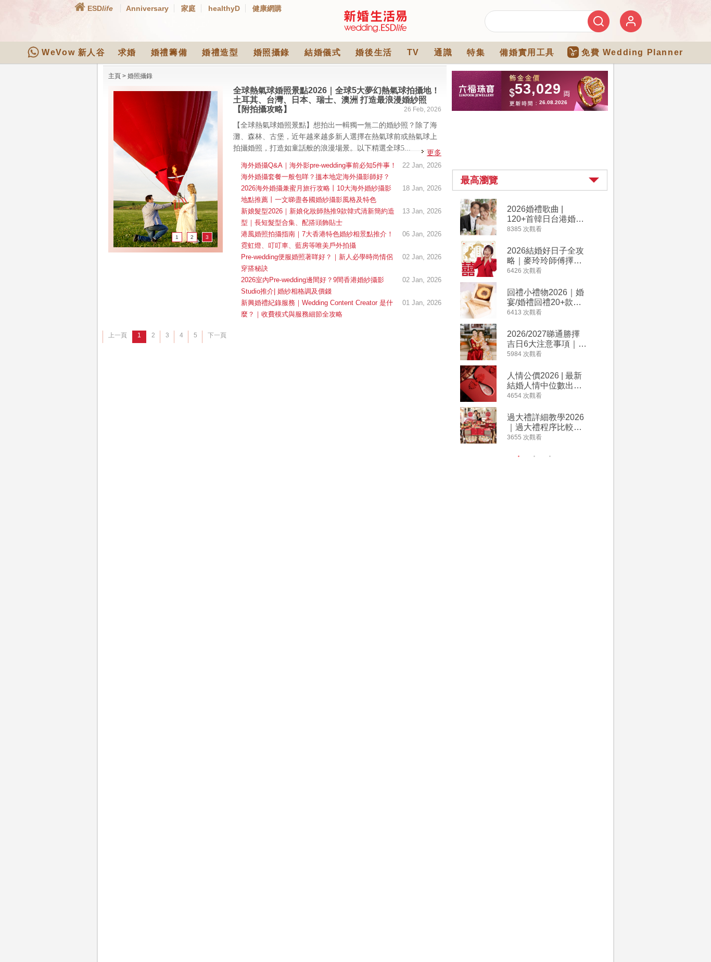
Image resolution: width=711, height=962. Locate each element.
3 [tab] (550, 456)
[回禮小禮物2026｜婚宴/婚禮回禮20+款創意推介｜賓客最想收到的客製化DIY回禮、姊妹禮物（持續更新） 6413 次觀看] (478, 316)
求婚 (127, 52)
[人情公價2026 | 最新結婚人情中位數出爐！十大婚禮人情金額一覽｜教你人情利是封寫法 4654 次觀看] (478, 399)
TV (413, 52)
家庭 (188, 8)
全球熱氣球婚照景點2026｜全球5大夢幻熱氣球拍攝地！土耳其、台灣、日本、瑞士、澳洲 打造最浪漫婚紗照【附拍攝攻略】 (336, 99)
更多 (434, 152)
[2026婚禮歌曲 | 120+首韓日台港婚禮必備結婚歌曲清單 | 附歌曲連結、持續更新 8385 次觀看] (478, 233)
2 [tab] (534, 456)
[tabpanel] (538, 322)
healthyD (224, 8)
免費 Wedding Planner (632, 52)
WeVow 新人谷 (73, 52)
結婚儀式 (322, 52)
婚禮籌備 (169, 52)
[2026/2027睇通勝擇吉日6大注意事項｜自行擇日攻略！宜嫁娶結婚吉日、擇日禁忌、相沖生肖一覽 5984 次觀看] (478, 358)
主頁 (114, 76)
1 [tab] (519, 456)
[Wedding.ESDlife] (375, 30)
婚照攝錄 (271, 52)
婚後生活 (373, 52)
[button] (529, 180)
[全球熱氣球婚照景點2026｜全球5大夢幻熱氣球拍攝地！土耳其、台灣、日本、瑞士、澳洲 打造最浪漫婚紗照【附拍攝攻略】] (165, 245)
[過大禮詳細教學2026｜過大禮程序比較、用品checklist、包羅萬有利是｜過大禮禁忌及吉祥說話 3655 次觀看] (478, 441)
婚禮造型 (220, 52)
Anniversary (147, 8)
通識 (443, 52)
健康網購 (267, 8)
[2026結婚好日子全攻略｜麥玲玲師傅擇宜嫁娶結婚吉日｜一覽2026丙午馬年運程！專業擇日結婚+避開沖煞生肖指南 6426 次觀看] (478, 275)
